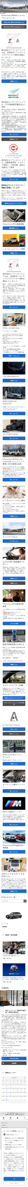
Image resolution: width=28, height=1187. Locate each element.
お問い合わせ (4, 1123)
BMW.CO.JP (4, 1127)
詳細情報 (4, 926)
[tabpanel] (14, 15)
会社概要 (3, 1125)
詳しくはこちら (7, 958)
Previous (1, 6)
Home (3, 1113)
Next (26, 6)
